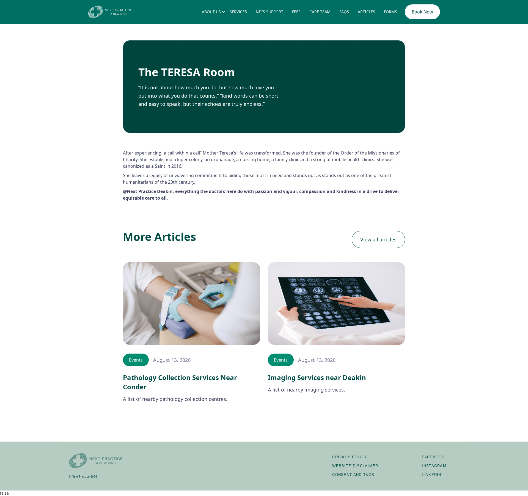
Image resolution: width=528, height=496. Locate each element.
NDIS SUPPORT (269, 11)
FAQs (344, 11)
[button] (211, 12)
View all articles (378, 239)
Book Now (422, 12)
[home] (110, 11)
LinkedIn (431, 475)
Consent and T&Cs (353, 475)
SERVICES (238, 11)
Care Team (320, 11)
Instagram (434, 466)
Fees (296, 11)
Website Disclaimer (355, 466)
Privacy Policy (349, 457)
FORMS (390, 11)
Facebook (433, 457)
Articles (366, 11)
